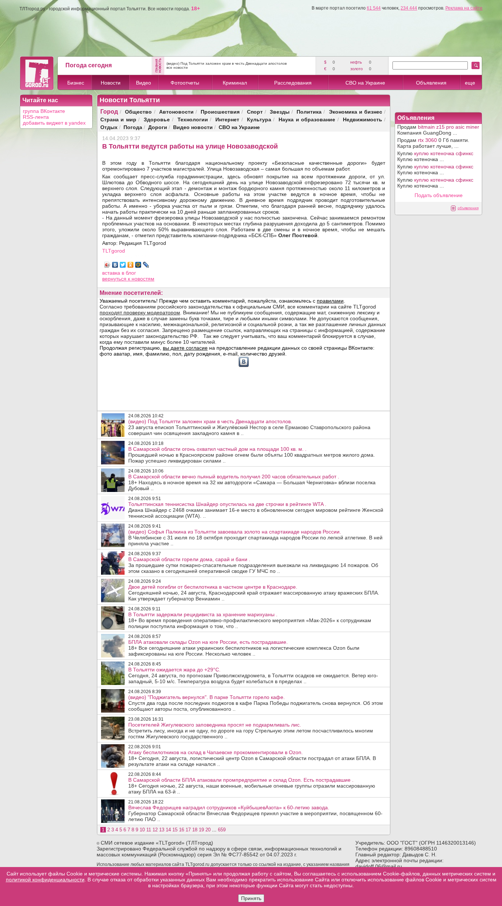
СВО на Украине (365, 83)
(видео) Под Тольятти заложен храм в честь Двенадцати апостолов (226, 63)
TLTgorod (113, 251)
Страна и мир (118, 119)
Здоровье (157, 119)
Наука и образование (307, 119)
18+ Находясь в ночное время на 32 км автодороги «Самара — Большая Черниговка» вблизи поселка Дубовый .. (252, 482)
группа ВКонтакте (44, 111)
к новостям (141, 279)
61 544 (374, 8)
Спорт (255, 111)
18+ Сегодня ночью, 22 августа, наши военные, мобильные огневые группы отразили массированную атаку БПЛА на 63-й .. (251, 786)
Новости (111, 83)
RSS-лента (36, 117)
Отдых (109, 127)
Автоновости (176, 111)
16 (181, 829)
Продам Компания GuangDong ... (438, 130)
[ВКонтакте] (115, 265)
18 (194, 829)
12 (155, 829)
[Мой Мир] (138, 265)
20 (208, 829)
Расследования (293, 83)
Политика (309, 111)
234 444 (409, 8)
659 (222, 829)
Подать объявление (439, 195)
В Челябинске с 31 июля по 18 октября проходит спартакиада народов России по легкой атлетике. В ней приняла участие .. (255, 537)
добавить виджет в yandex (54, 123)
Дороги (157, 127)
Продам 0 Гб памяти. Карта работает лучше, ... (433, 143)
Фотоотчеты (185, 83)
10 (142, 829)
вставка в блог (119, 273)
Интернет (227, 119)
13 (161, 829)
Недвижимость (362, 119)
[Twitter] (123, 265)
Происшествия (220, 111)
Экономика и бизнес (355, 111)
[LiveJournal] (146, 265)
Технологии (193, 119)
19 (201, 829)
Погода (132, 127)
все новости (177, 67)
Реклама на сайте (464, 8)
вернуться (115, 279)
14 (168, 829)
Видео (143, 83)
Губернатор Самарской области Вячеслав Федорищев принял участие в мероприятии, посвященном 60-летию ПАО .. (255, 813)
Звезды (280, 111)
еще (470, 83)
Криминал (235, 83)
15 (175, 829)
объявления (468, 208)
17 (188, 829)
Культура (259, 119)
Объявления (431, 83)
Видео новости (193, 127)
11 (148, 829)
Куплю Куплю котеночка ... (435, 156)
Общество (138, 111)
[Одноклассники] (131, 265)
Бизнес (75, 83)
